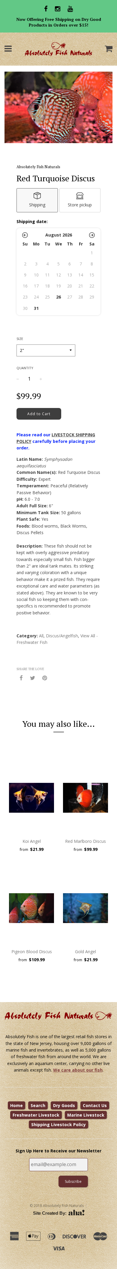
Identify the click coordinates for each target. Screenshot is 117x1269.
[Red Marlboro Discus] (85, 798)
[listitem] (37, 200)
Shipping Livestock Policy (58, 1124)
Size (19, 338)
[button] (25, 235)
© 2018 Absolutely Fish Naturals (57, 1205)
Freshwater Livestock (36, 1115)
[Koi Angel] (31, 798)
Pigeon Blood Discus (31, 951)
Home (16, 1105)
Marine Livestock (85, 1115)
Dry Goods (64, 1105)
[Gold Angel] (85, 908)
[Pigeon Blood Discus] (31, 908)
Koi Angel (31, 841)
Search (38, 1105)
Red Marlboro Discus (85, 841)
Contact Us (95, 1105)
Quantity (24, 368)
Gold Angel (85, 951)
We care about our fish (78, 1070)
